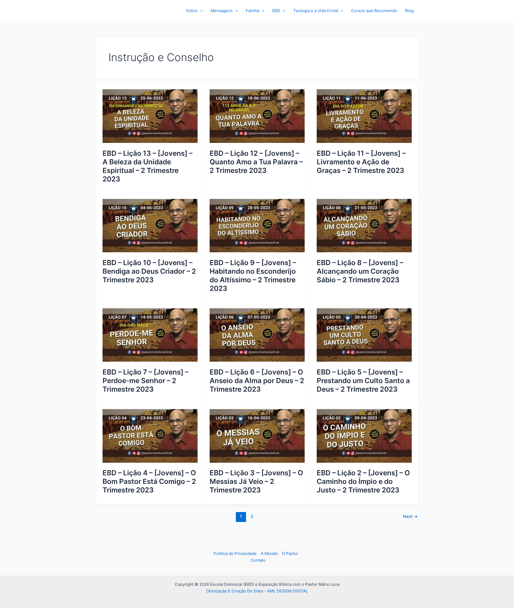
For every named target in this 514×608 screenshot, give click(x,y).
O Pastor (290, 553)
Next (410, 516)
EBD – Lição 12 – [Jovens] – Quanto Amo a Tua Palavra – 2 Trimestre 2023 (256, 162)
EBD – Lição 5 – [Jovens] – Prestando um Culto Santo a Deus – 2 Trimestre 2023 (363, 380)
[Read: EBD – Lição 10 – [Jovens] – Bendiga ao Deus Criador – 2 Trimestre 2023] (150, 225)
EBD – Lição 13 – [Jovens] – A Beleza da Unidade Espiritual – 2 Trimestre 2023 (147, 166)
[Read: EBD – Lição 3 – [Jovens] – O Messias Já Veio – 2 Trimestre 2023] (257, 435)
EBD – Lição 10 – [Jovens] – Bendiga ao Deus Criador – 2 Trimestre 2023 (149, 271)
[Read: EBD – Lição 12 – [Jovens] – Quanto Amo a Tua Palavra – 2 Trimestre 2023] (257, 115)
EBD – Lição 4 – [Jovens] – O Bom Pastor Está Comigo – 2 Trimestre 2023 (149, 481)
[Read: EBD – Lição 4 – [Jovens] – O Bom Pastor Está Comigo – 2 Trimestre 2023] (150, 435)
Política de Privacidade (235, 553)
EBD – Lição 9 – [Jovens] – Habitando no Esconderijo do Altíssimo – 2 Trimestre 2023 (253, 275)
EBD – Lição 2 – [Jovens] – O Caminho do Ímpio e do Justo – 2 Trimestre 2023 (363, 481)
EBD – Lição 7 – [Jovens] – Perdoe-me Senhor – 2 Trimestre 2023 (145, 380)
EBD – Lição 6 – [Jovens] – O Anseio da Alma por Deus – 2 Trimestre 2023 (257, 380)
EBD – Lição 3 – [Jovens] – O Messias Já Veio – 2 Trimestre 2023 (256, 481)
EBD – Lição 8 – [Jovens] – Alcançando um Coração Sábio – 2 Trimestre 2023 (360, 271)
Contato (258, 560)
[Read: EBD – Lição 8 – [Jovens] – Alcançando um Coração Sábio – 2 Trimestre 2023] (364, 225)
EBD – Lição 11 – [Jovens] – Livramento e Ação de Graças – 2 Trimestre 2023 (361, 162)
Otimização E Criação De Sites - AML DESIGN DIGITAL (257, 591)
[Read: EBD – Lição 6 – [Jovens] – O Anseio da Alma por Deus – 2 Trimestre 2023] (257, 334)
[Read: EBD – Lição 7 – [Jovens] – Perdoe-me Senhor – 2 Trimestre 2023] (150, 334)
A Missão (269, 553)
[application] (200, 10)
